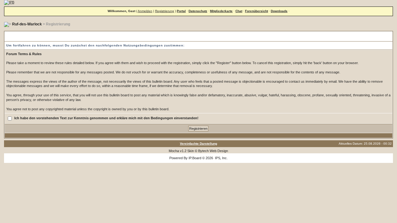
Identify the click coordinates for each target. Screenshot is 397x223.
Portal (181, 11)
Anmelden (145, 11)
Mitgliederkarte (221, 11)
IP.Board (195, 158)
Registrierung (164, 11)
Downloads (279, 11)
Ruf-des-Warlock (27, 24)
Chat (238, 11)
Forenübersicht (256, 11)
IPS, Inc (221, 158)
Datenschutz (198, 11)
